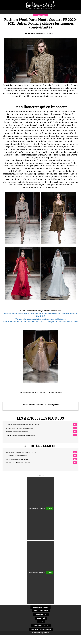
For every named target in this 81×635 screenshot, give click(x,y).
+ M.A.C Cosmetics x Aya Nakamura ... (17, 459)
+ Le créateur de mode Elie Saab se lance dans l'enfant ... (23, 424)
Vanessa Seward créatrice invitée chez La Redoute (40, 319)
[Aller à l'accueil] (40, 5)
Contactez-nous (41, 611)
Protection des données (41, 629)
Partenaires (41, 614)
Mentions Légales (41, 625)
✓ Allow (49, 508)
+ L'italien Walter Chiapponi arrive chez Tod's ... (20, 452)
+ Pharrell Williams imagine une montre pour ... (20, 435)
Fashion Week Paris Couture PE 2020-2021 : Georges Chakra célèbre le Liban (40, 322)
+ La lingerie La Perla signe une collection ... (19, 428)
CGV (41, 622)
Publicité (41, 618)
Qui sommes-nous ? (40, 607)
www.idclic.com (43, 633)
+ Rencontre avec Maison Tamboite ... (17, 431)
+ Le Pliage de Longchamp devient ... (16, 455)
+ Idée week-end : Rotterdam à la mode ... (18, 463)
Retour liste (40, 15)
